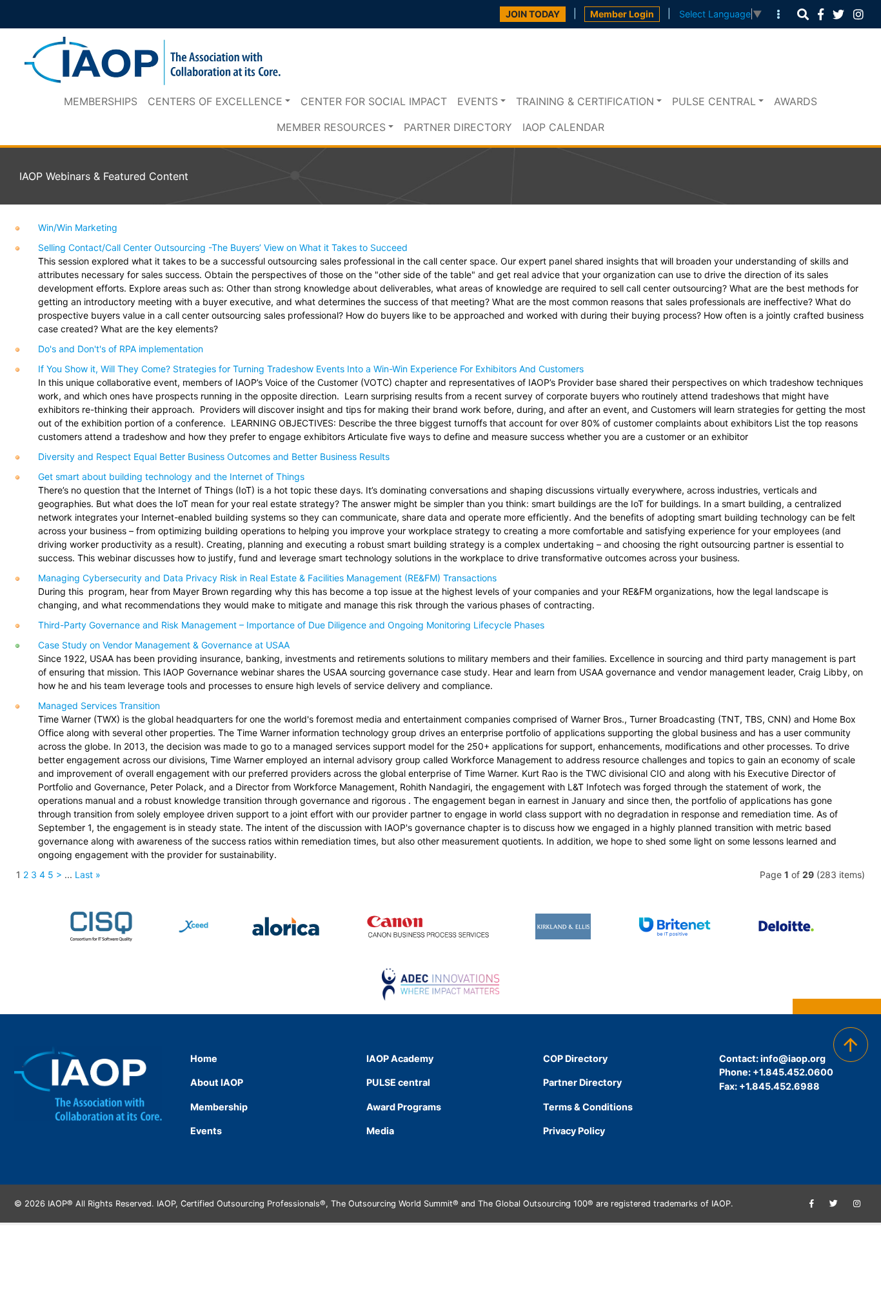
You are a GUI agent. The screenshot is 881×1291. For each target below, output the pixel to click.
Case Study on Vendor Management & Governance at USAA (164, 644)
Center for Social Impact (374, 101)
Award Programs (403, 1106)
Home (203, 1058)
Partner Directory (458, 127)
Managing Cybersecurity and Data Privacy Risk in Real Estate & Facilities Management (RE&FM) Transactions (267, 577)
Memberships (100, 101)
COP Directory (575, 1058)
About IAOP (216, 1082)
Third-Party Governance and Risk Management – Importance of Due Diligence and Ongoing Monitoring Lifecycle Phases (291, 624)
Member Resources (331, 127)
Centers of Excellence (215, 101)
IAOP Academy (399, 1058)
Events (477, 101)
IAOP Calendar (563, 127)
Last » (88, 874)
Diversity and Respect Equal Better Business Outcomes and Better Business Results (214, 456)
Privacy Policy (574, 1130)
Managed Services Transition (99, 705)
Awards (795, 101)
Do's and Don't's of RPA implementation (120, 348)
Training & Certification (585, 101)
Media (380, 1130)
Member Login (622, 13)
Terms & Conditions (588, 1106)
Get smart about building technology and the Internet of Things (171, 476)
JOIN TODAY (533, 13)
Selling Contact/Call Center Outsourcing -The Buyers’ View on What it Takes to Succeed (223, 247)
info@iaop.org (793, 1058)
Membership (219, 1106)
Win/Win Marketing (77, 227)
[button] (803, 14)
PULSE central (714, 101)
